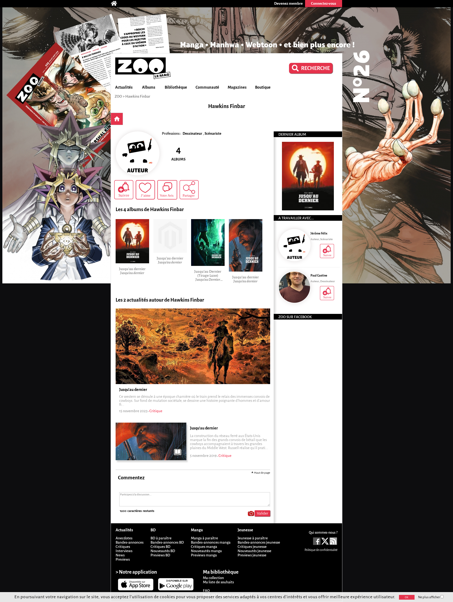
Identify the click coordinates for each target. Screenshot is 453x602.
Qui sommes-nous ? (323, 532)
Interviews (124, 551)
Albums (148, 87)
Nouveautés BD (163, 551)
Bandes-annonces (129, 542)
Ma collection (213, 578)
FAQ (206, 591)
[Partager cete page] (189, 189)
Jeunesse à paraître (253, 538)
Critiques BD (160, 547)
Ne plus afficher (429, 597)
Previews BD (160, 555)
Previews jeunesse (252, 555)
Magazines (237, 87)
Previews (123, 559)
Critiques (123, 547)
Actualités (124, 87)
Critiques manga (204, 547)
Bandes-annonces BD (167, 542)
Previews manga (204, 555)
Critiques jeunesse (252, 547)
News (120, 555)
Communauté (207, 87)
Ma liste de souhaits (218, 582)
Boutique (263, 87)
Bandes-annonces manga (211, 542)
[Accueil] (116, 3)
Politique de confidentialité (321, 550)
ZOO (118, 96)
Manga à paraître (204, 538)
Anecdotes (124, 538)
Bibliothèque (176, 87)
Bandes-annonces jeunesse (259, 542)
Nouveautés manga (206, 551)
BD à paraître (161, 538)
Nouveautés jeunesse (254, 551)
